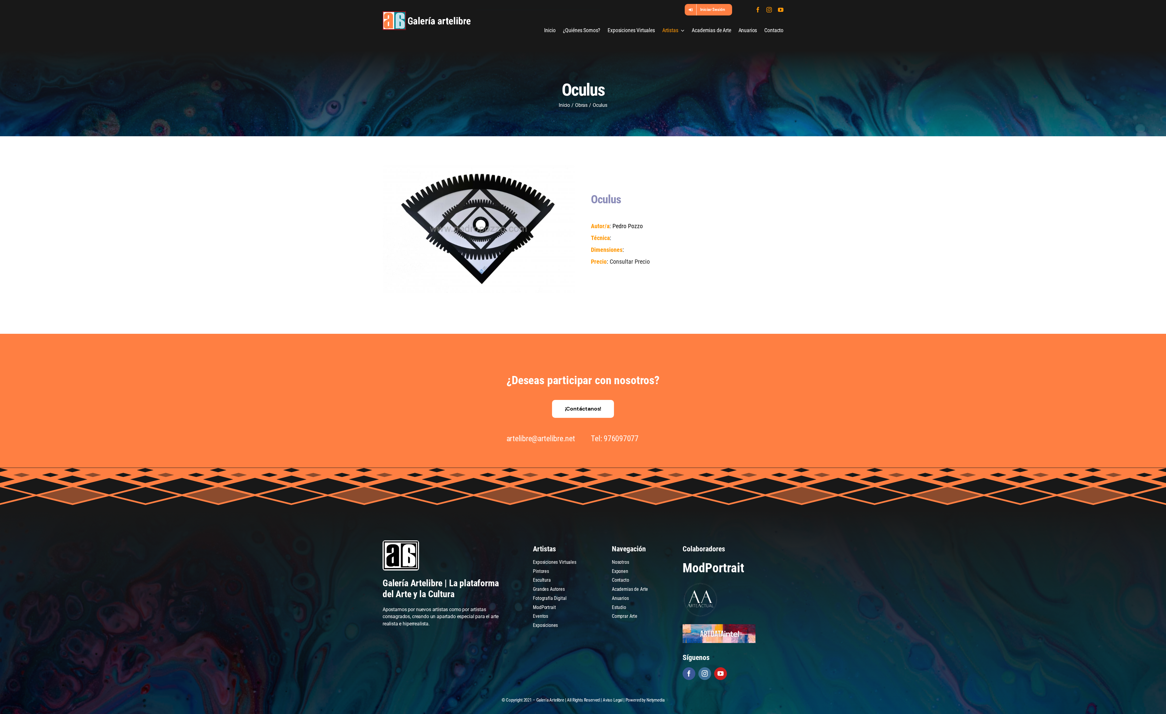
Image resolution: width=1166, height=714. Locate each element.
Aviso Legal (612, 700)
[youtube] (780, 9)
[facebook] (758, 9)
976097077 (621, 438)
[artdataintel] (719, 626)
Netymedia (655, 700)
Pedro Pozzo (627, 226)
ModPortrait (713, 567)
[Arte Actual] (701, 584)
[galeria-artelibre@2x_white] (427, 13)
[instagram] (769, 9)
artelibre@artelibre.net (540, 438)
